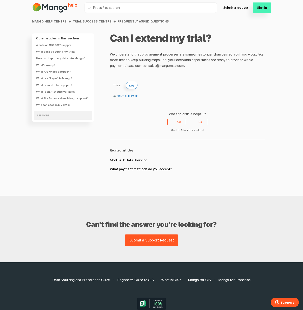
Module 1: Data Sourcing (128, 160)
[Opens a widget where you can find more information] (284, 303)
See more (43, 115)
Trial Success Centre (92, 21)
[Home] (55, 12)
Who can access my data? (53, 105)
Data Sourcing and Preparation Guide (81, 280)
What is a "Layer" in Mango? (54, 78)
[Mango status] (151, 304)
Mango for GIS (199, 280)
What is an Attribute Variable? (55, 91)
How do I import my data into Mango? (60, 58)
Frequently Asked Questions (143, 21)
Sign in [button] (262, 7)
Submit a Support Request (151, 240)
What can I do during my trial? (55, 51)
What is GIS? (171, 280)
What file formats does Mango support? (62, 98)
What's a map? (45, 65)
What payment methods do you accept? (141, 169)
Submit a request (235, 7)
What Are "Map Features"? (53, 71)
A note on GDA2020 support (54, 45)
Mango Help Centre (49, 21)
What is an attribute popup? (54, 85)
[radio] (176, 122)
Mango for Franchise (234, 280)
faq (131, 85)
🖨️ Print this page (125, 95)
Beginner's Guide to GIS (135, 280)
